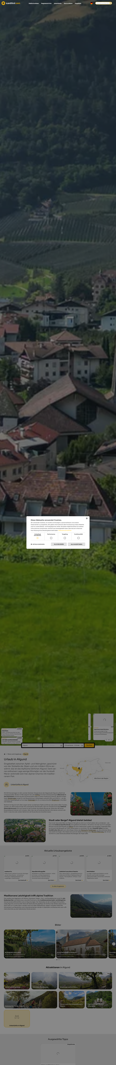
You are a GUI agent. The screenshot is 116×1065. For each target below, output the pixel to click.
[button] (38, 544)
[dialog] (58, 532)
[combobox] (87, 518)
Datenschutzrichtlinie (64, 530)
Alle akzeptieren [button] (76, 544)
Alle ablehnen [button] (59, 544)
